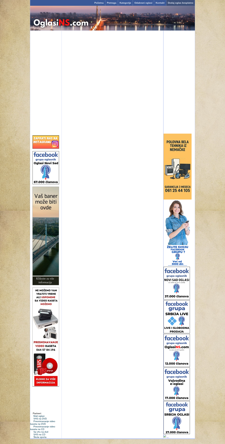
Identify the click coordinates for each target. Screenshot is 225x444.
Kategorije (125, 2)
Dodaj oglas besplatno (180, 2)
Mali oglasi (38, 416)
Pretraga (111, 2)
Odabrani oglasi (143, 2)
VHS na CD (39, 434)
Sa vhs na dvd (40, 431)
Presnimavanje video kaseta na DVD (42, 422)
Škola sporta (39, 437)
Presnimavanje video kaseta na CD (42, 427)
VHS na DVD (40, 418)
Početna (99, 2)
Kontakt (160, 2)
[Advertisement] (46, 81)
